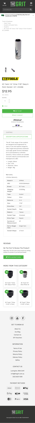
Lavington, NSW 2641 (17, 371)
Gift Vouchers (17, 337)
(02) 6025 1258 (17, 376)
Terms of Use (17, 348)
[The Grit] (17, 412)
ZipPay (17, 360)
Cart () (4, 5)
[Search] (30, 9)
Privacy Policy (17, 351)
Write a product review (14, 257)
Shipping (9, 132)
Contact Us (17, 335)
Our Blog (17, 332)
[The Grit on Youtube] (17, 318)
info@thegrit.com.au (17, 374)
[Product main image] (17, 49)
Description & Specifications (17, 137)
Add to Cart (18, 111)
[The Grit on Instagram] (11, 318)
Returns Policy (17, 354)
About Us (17, 329)
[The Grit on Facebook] (22, 318)
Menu (31, 5)
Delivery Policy (17, 357)
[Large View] (5, 70)
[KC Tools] (17, 78)
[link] (17, 15)
